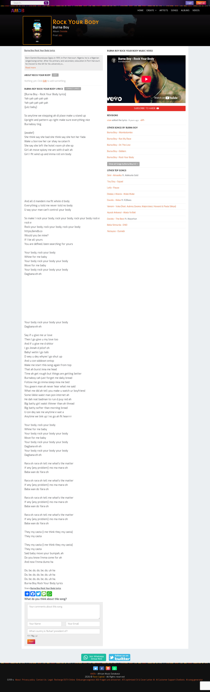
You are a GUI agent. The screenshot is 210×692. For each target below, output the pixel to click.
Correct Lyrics (72, 89)
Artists (163, 10)
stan (109, 120)
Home (140, 10)
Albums (185, 10)
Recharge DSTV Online (64, 679)
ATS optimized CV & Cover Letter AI (138, 679)
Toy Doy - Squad (115, 181)
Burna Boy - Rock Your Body (120, 157)
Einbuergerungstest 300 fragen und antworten (98, 679)
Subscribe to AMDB (145, 108)
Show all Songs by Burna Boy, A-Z (123, 164)
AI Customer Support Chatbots (170, 679)
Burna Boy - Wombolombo (120, 132)
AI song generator (194, 679)
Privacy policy (28, 679)
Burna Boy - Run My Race (119, 138)
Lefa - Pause (113, 187)
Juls (60, 35)
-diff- (142, 120)
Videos (196, 10)
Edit (55, 75)
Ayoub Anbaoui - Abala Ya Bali (121, 212)
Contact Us (41, 679)
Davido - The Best (115, 218)
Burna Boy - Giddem (116, 151)
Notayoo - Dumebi (116, 231)
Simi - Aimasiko (114, 175)
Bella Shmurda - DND (117, 224)
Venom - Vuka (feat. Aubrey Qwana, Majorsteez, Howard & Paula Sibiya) (141, 206)
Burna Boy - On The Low (118, 144)
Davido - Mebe (114, 200)
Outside (63, 31)
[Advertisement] (63, 178)
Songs (174, 10)
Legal (50, 679)
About (18, 679)
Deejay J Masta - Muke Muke (120, 194)
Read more (30, 67)
